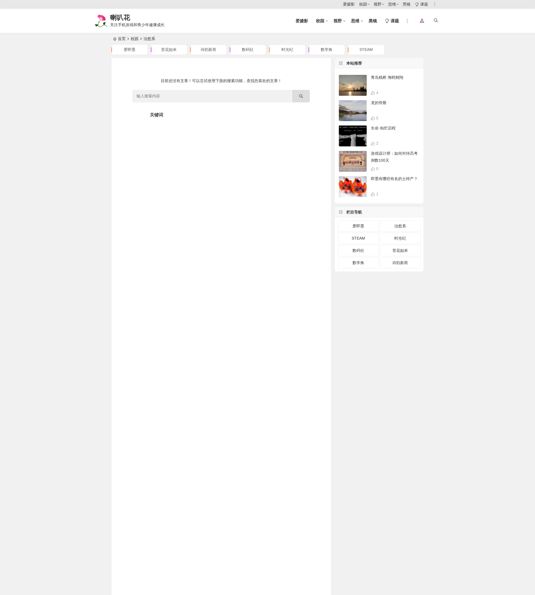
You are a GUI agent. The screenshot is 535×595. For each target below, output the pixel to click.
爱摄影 (349, 4)
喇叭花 (120, 17)
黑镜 (406, 4)
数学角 (326, 49)
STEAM (366, 49)
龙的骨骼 (378, 102)
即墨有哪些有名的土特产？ (394, 178)
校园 (363, 4)
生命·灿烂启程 (383, 128)
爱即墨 (129, 49)
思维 (392, 4)
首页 (122, 38)
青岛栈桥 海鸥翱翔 (387, 77)
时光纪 (287, 49)
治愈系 (400, 226)
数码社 (248, 49)
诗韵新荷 (208, 49)
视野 (377, 4)
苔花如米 (169, 49)
